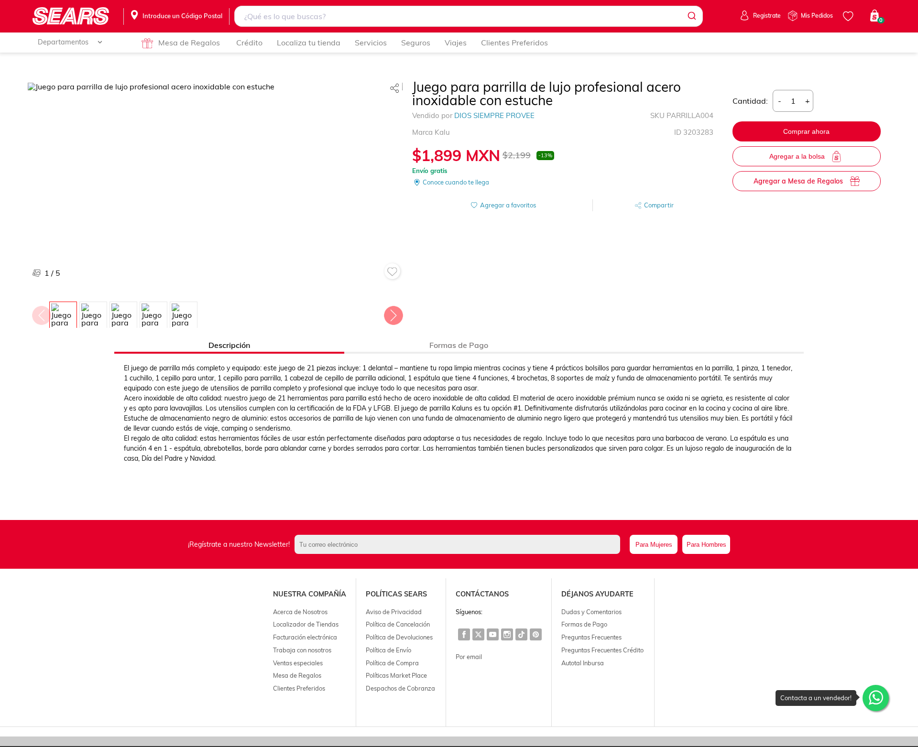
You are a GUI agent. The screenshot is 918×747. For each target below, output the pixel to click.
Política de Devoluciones (399, 637)
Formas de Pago (584, 624)
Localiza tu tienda (308, 42)
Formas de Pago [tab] (458, 345)
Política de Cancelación (398, 624)
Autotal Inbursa (582, 663)
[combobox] (468, 16)
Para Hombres (706, 544)
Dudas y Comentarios (591, 612)
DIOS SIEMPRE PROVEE (494, 115)
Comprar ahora (806, 131)
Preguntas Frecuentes (591, 637)
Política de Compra (392, 663)
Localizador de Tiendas (306, 624)
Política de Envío (388, 650)
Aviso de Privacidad (394, 612)
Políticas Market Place (396, 675)
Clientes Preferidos (514, 42)
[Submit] (691, 16)
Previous (41, 313)
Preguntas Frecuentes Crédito (602, 650)
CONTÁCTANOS (482, 594)
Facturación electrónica (305, 637)
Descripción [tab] (229, 345)
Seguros (415, 42)
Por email (469, 656)
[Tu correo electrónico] (460, 544)
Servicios (371, 42)
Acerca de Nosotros (300, 612)
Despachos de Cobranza (400, 688)
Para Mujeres (653, 544)
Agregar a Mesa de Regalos (798, 181)
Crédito (249, 42)
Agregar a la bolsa (797, 156)
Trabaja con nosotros (302, 650)
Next (393, 313)
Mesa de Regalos (189, 42)
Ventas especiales (298, 663)
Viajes (456, 42)
